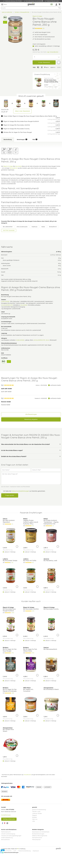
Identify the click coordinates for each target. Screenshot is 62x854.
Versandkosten (27, 774)
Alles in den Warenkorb (22, 111)
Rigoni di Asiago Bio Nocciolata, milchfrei (17, 125)
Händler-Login (36, 811)
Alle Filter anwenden (9, 230)
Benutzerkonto (5, 839)
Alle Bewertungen (31, 414)
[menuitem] (56, 4)
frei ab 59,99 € (38, 1)
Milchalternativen (37, 837)
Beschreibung (8, 139)
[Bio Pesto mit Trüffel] (31, 576)
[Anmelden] (56, 4)
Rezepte (34, 817)
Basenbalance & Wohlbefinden (40, 832)
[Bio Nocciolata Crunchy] (43, 103)
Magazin (34, 815)
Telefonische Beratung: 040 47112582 (13, 1)
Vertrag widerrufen (9, 819)
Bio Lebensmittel (7, 226)
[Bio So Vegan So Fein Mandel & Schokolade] (10, 704)
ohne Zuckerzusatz (22, 226)
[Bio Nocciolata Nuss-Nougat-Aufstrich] (18, 103)
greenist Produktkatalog (39, 809)
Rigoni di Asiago (37, 16)
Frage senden (9, 495)
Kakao (43, 226)
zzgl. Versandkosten (52, 52)
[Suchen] (59, 7)
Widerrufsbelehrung (7, 837)
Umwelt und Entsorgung (8, 833)
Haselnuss (34, 226)
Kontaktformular (6, 815)
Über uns (34, 819)
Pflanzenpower (36, 839)
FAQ (34, 139)
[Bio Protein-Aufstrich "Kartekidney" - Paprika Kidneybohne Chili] (51, 535)
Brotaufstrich (13, 168)
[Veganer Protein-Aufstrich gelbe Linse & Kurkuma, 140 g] (31, 535)
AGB (14, 850)
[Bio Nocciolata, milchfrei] (31, 103)
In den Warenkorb (44, 62)
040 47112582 (10, 809)
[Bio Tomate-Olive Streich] (10, 745)
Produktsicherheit (6, 850)
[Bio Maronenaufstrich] (51, 664)
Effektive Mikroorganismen (39, 835)
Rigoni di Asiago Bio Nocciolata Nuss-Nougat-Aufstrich (21, 121)
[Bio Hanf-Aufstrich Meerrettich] (10, 535)
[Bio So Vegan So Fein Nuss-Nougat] (56, 103)
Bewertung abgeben (31, 419)
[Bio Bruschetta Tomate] (10, 576)
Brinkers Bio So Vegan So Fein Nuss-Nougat (18, 132)
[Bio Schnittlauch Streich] (51, 704)
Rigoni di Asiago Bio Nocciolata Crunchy (16, 128)
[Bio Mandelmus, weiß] (51, 576)
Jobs (33, 821)
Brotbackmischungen (38, 833)
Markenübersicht (6, 832)
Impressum (36, 850)
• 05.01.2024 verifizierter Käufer (48, 385)
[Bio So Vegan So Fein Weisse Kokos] (31, 664)
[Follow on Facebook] (2, 823)
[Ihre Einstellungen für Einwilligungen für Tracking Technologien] (10, 852)
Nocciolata (18, 166)
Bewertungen (22, 139)
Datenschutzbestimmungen (20, 491)
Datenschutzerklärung (24, 850)
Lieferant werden (37, 813)
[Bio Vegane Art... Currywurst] (31, 704)
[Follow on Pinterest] (5, 823)
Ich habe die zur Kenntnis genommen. (24, 491)
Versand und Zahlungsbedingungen (11, 835)
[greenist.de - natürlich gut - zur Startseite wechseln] (31, 4)
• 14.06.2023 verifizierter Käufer (48, 398)
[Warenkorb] (59, 4)
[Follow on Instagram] (7, 823)
